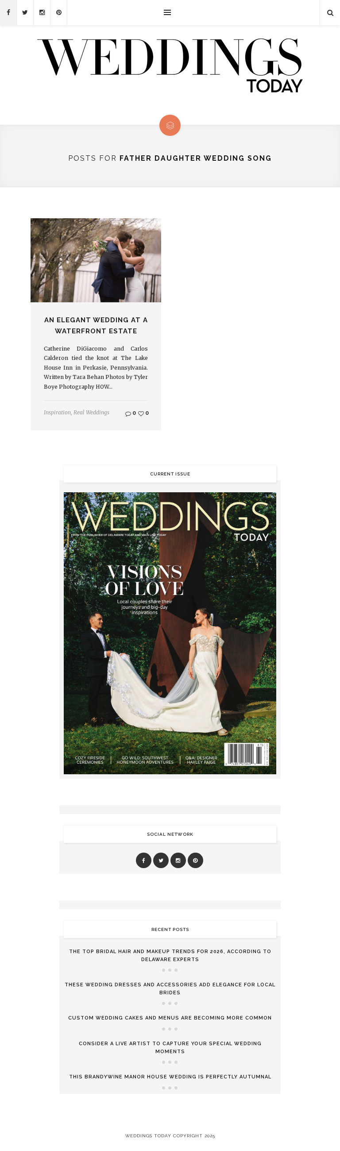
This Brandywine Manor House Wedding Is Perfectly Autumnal (170, 1077)
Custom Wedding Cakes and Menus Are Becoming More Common (170, 1018)
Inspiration (57, 412)
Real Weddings (91, 412)
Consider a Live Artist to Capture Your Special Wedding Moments (170, 1047)
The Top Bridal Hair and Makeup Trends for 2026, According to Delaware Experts (170, 955)
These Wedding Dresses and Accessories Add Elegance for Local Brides (170, 989)
